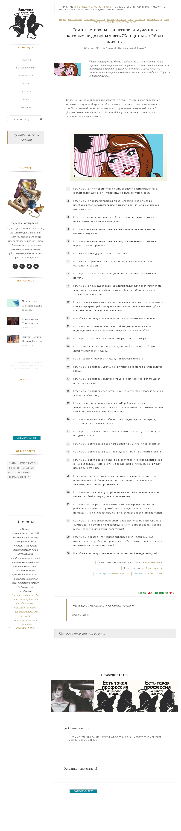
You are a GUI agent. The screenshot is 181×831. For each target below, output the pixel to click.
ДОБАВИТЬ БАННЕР (83, 791)
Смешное (28, 468)
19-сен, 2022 (93, 48)
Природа (121, 19)
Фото (11, 472)
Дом (133, 22)
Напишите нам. (155, 574)
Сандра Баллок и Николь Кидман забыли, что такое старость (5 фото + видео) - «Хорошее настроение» (32, 339)
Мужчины (110, 22)
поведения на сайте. (120, 574)
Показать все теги (18, 477)
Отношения (113, 605)
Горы (130, 19)
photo (12, 463)
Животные (89, 19)
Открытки (140, 19)
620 (144, 48)
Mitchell (84, 614)
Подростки (123, 22)
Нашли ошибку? (127, 48)
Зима (166, 19)
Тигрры (111, 19)
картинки (23, 472)
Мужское (128, 605)
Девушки (98, 22)
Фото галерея (75, 19)
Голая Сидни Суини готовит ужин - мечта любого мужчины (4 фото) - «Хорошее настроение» (33, 321)
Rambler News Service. (152, 562)
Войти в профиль (25, 68)
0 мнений (111, 48)
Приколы (13, 468)
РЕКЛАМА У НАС (25, 627)
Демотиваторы (28, 463)
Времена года (154, 19)
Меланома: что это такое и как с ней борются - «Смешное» (32, 304)
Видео (107, 6)
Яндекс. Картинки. (154, 568)
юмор (81, 605)
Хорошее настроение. (89, 6)
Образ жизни (95, 605)
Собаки (101, 19)
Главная (26, 60)
